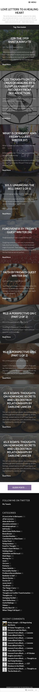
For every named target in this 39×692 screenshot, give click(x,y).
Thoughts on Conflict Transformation (16, 593)
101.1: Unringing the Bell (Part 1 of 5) (19, 186)
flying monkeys (8, 544)
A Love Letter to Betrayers (12, 516)
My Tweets (6, 504)
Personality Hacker (9, 571)
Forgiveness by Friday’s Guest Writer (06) (19, 230)
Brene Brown (7, 534)
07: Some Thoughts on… (16, 628)
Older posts (18, 487)
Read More (6, 64)
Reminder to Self (8, 576)
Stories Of (6, 581)
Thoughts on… (7, 595)
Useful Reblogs (8, 603)
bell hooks (6, 529)
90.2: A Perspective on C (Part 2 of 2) (19, 315)
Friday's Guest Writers (10, 549)
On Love (5, 563)
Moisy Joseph (13, 623)
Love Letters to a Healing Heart (19, 11)
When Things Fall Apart (11, 610)
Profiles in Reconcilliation (11, 573)
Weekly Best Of (8, 608)
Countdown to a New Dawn (12, 539)
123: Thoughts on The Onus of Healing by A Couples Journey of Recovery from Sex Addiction (19, 86)
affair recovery (8, 519)
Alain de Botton (8, 521)
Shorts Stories (7, 578)
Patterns (5, 566)
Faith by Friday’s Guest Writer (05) (19, 274)
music (4, 561)
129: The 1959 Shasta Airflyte (19, 40)
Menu (33, 2)
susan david (6, 583)
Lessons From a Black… (16, 633)
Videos (5, 605)
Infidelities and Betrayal (11, 553)
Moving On (6, 558)
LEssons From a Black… (16, 669)
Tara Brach (6, 586)
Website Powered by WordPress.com (19, 687)
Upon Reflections (8, 600)
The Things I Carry (9, 588)
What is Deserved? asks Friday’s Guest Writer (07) (19, 137)
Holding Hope (7, 551)
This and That (7, 590)
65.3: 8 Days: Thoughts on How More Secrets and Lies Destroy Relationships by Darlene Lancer (19, 399)
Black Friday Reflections (11, 531)
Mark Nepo (6, 556)
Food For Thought (9, 546)
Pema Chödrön (7, 568)
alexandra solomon (9, 524)
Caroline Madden (8, 536)
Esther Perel (7, 541)
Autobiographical (8, 526)
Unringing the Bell (9, 598)
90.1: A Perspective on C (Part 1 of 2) (19, 353)
